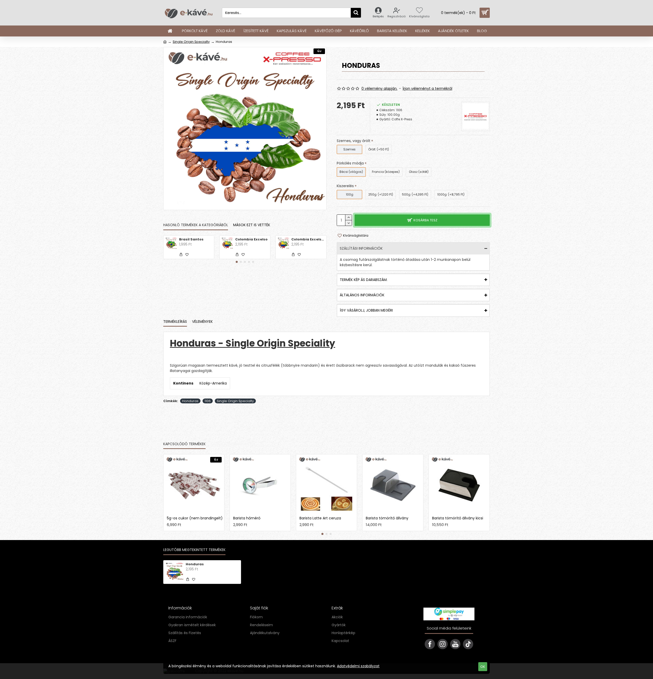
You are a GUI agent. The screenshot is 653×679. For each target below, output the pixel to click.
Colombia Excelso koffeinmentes (307, 239)
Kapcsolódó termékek (184, 444)
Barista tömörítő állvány (387, 518)
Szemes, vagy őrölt (353, 140)
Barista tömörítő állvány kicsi (457, 518)
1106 (208, 401)
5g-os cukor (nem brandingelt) (195, 518)
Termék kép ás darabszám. (363, 279)
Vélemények (202, 321)
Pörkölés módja (350, 163)
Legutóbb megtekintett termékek (194, 550)
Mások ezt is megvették (233, 444)
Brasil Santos (191, 239)
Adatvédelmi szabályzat (358, 666)
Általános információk (362, 295)
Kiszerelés (345, 185)
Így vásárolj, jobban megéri (366, 310)
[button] (237, 262)
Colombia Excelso (251, 239)
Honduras (190, 401)
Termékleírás (175, 321)
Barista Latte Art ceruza (320, 518)
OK (482, 666)
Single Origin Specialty (191, 41)
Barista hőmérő (246, 518)
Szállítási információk (361, 248)
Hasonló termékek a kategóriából (195, 225)
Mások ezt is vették (251, 225)
